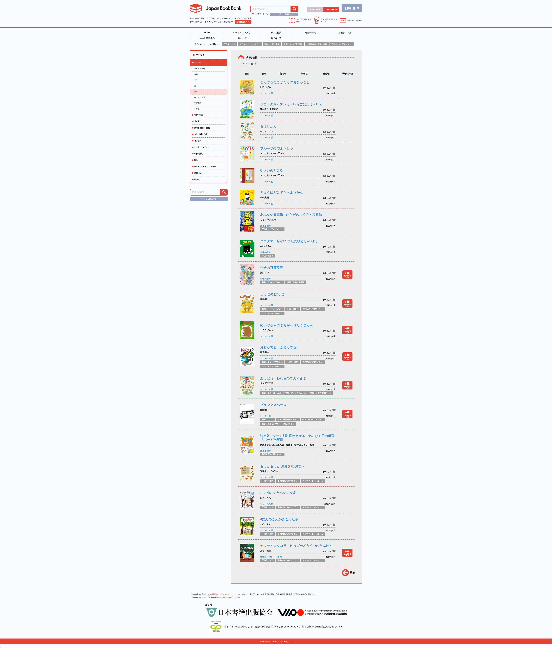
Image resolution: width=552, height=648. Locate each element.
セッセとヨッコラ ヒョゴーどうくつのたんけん (296, 546)
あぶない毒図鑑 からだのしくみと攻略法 (291, 214)
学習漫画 (197, 103)
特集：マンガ (267, 419)
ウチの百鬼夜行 (271, 267)
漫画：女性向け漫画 (295, 282)
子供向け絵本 (229, 44)
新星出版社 (265, 226)
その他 (196, 109)
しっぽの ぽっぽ (272, 294)
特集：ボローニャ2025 (271, 393)
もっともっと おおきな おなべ (282, 466)
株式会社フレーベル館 (271, 557)
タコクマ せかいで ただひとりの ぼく (289, 241)
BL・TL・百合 (199, 97)
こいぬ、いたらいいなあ (278, 492)
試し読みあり (288, 424)
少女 (196, 80)
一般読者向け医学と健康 (316, 44)
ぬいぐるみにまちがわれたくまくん (286, 325)
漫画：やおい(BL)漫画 (293, 44)
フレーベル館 (266, 93)
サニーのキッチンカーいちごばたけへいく (291, 104)
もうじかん (268, 126)
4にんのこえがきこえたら (279, 519)
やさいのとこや (271, 170)
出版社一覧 (241, 38)
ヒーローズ (265, 416)
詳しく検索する (284, 14)
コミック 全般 (199, 69)
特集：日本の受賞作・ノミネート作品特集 (328, 393)
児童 (196, 92)
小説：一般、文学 (271, 44)
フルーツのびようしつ (276, 148)
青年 (196, 86)
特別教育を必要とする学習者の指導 (277, 454)
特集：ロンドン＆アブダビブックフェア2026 (281, 309)
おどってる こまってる (278, 347)
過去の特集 (310, 32)
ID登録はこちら (243, 22)
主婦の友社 (265, 252)
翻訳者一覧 (276, 38)
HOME (207, 32)
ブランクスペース (273, 405)
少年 (196, 74)
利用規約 (214, 594)
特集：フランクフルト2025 (273, 362)
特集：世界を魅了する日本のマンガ (292, 419)
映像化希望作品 (207, 38)
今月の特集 (276, 32)
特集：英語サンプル (270, 424)
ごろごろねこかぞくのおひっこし (285, 82)
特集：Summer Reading (272, 282)
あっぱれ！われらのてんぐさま (283, 378)
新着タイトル (345, 32)
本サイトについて (241, 32)
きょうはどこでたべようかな (281, 192)
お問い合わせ (227, 597)
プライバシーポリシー (229, 594)
